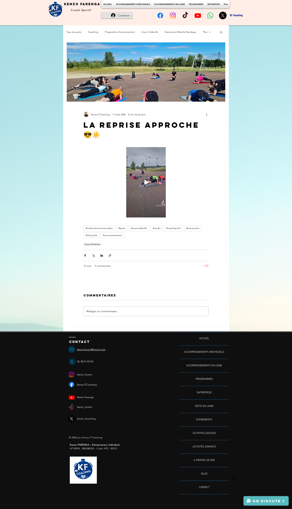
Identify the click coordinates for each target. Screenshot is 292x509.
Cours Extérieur (92, 243)
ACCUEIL (204, 338)
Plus (205, 31)
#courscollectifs (139, 228)
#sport (121, 228)
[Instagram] (173, 15)
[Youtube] (198, 15)
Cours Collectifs (149, 31)
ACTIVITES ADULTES (204, 433)
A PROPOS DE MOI (204, 460)
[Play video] (146, 182)
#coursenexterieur (112, 235)
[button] (221, 32)
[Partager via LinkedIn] (101, 255)
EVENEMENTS (204, 419)
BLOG (204, 474)
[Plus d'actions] (206, 114)
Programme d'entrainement (120, 31)
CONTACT (204, 487)
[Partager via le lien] (110, 255)
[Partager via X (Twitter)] (93, 255)
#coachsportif (173, 228)
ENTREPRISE (204, 392)
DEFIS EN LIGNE (204, 406)
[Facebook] (160, 15)
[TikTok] (185, 15)
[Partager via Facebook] (85, 255)
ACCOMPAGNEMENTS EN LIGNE (204, 365)
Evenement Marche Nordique (180, 31)
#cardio (157, 228)
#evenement (192, 228)
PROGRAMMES (204, 379)
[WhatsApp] (210, 15)
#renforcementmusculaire (99, 228)
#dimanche (91, 235)
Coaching (93, 31)
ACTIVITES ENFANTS (204, 446)
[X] (223, 15)
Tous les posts (74, 31)
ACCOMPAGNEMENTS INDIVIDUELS (204, 352)
